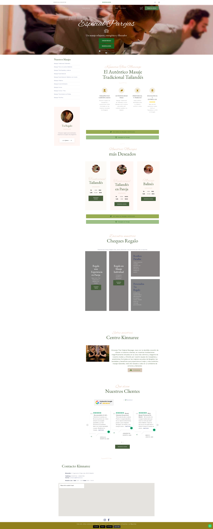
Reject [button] (102, 526)
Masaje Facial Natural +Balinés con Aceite (65, 77)
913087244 (56, 2)
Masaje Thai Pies (58, 97)
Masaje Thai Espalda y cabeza (62, 70)
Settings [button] (109, 526)
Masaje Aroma (58, 87)
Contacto (123, 8)
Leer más (116, 526)
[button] (152, 8)
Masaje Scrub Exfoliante (60, 84)
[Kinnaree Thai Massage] (61, 8)
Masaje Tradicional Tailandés (62, 63)
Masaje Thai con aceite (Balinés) (63, 67)
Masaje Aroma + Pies (60, 90)
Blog (116, 8)
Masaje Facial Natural (60, 73)
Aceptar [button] (96, 526)
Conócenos (108, 8)
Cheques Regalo (98, 8)
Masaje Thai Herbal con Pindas (62, 94)
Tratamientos (86, 8)
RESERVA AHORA (106, 2)
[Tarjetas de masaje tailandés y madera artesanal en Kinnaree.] (67, 122)
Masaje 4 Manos (58, 80)
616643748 (63, 2)
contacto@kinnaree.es (76, 477)
